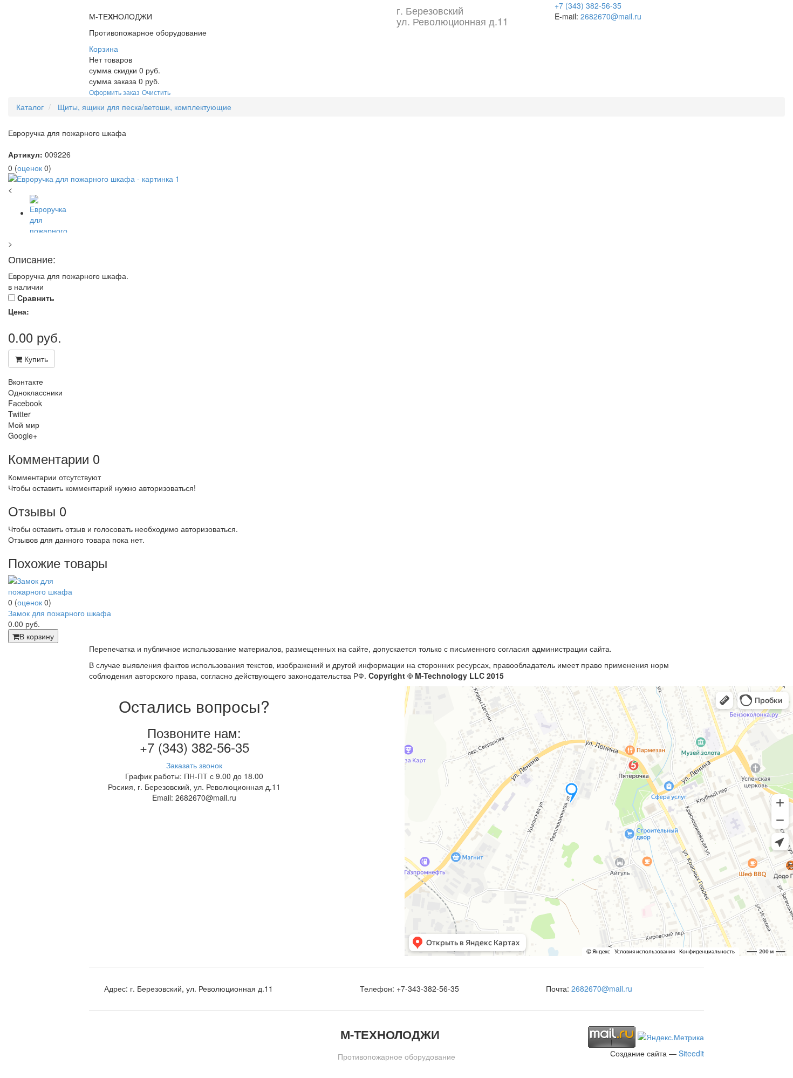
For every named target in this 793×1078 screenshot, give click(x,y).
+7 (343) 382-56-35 (588, 5)
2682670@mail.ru (610, 16)
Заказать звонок (194, 765)
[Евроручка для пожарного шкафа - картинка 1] (396, 178)
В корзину (36, 636)
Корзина (103, 48)
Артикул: (25, 154)
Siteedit (691, 1053)
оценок (29, 167)
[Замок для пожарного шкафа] (48, 584)
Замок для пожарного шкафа (59, 613)
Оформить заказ (114, 92)
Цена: (18, 311)
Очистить (156, 92)
